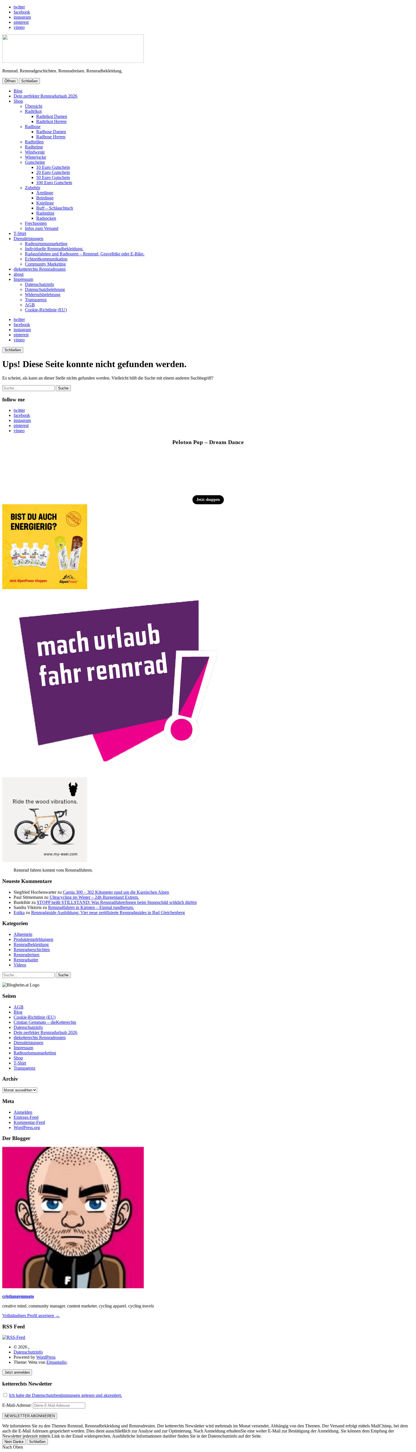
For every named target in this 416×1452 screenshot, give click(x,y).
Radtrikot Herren (51, 121)
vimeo (19, 27)
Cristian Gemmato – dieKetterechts (45, 1022)
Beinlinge (44, 197)
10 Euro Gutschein (53, 167)
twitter (19, 7)
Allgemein (23, 934)
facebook (22, 12)
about (18, 274)
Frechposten (36, 223)
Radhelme (34, 147)
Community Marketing (45, 264)
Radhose (32, 126)
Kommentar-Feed (29, 1122)
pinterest (21, 22)
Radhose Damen (51, 131)
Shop (18, 101)
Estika (19, 912)
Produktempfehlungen (33, 939)
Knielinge (45, 203)
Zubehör (32, 187)
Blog (18, 91)
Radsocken (46, 218)
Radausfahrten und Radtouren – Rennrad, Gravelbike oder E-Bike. (84, 253)
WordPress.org (27, 1127)
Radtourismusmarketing (46, 243)
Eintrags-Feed (26, 1117)
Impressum (23, 279)
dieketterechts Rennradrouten (40, 269)
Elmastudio (56, 1362)
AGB (30, 304)
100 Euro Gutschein (54, 182)
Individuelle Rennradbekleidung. (54, 248)
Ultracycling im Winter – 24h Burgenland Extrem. (94, 897)
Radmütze (45, 213)
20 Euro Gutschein (53, 172)
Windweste (35, 152)
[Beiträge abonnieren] (13, 1337)
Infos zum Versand (41, 228)
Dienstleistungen (28, 238)
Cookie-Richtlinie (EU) (46, 309)
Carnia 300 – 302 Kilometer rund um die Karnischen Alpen (116, 892)
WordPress (45, 1357)
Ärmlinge (44, 192)
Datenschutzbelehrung (45, 289)
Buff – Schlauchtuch (54, 208)
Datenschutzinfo (39, 284)
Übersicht (33, 106)
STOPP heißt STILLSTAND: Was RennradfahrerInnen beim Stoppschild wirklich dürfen (117, 902)
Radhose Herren (50, 136)
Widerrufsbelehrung (42, 294)
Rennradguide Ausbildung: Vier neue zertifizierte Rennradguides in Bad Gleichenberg (108, 912)
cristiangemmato (18, 1296)
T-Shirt (20, 233)
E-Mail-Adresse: (17, 1405)
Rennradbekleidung (31, 944)
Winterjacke (35, 157)
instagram (22, 17)
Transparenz (36, 299)
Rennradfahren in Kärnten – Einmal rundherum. (91, 907)
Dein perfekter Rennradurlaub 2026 (45, 96)
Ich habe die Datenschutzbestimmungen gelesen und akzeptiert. (65, 1395)
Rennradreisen (26, 954)
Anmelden (23, 1112)
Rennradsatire (26, 959)
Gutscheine (35, 162)
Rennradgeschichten (32, 949)
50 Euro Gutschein (53, 177)
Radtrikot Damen (51, 116)
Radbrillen (34, 141)
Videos (20, 964)
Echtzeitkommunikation (46, 259)
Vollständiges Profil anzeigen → (31, 1315)
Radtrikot (33, 111)
